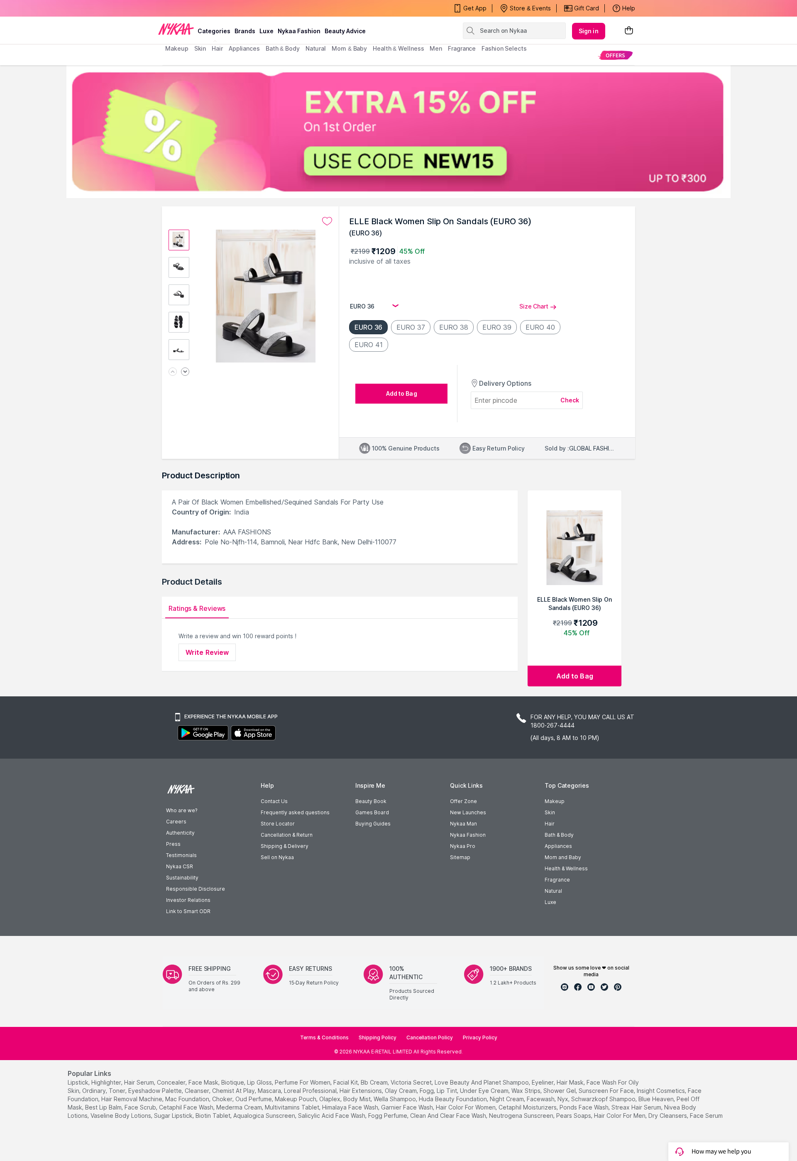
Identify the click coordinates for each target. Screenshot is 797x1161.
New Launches (468, 812)
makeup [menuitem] (176, 48)
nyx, (563, 1098)
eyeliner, (543, 1082)
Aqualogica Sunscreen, (264, 1115)
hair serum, (139, 1082)
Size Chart (533, 306)
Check (569, 400)
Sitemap (460, 857)
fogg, (427, 1090)
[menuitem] (615, 55)
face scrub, (141, 1107)
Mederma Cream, (239, 1107)
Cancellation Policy (429, 1037)
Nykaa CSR (179, 866)
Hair (550, 824)
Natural (553, 891)
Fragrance (557, 880)
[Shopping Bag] (629, 31)
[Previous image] (173, 372)
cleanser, (197, 1090)
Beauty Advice (345, 30)
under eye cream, (485, 1090)
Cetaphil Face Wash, (187, 1107)
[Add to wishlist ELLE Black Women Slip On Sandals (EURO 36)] (327, 221)
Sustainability (182, 877)
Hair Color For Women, (466, 1107)
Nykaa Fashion (299, 30)
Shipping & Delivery (284, 846)
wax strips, (526, 1090)
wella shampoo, (395, 1098)
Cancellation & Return (287, 835)
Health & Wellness (566, 868)
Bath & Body (559, 835)
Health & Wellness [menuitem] (398, 48)
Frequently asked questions (295, 812)
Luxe (550, 902)
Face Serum (706, 1115)
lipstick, (79, 1082)
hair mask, (571, 1082)
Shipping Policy (377, 1037)
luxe (266, 30)
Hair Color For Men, (620, 1115)
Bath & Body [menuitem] (283, 48)
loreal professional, (311, 1090)
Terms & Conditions (324, 1037)
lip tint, (447, 1090)
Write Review (207, 652)
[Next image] (185, 372)
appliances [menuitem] (244, 48)
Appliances (558, 846)
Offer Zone (463, 801)
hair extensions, (361, 1090)
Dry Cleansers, (668, 1115)
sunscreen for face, (607, 1090)
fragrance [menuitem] (462, 48)
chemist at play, (234, 1090)
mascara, (270, 1090)
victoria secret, (412, 1082)
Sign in (589, 30)
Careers (176, 821)
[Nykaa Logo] (176, 28)
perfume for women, (303, 1082)
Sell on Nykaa (277, 857)
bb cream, (375, 1082)
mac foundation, (187, 1098)
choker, (223, 1098)
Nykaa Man (463, 824)
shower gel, (560, 1090)
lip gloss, (260, 1082)
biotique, (233, 1082)
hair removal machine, (132, 1098)
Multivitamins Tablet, (292, 1107)
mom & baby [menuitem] (349, 48)
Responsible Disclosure (195, 889)
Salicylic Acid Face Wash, (332, 1115)
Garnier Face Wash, (407, 1107)
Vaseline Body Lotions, (121, 1115)
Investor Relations (188, 900)
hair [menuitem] (217, 48)
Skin (550, 812)
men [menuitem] (436, 48)
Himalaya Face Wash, (350, 1107)
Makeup (555, 801)
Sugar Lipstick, (174, 1115)
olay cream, (401, 1090)
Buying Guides (373, 824)
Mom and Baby (563, 857)
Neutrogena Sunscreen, (522, 1115)
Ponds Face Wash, (585, 1107)
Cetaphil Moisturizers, (528, 1107)
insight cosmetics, (661, 1090)
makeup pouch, (296, 1098)
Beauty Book (370, 801)
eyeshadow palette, (155, 1090)
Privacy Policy (480, 1037)
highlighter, (106, 1082)
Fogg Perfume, (388, 1115)
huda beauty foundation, (453, 1098)
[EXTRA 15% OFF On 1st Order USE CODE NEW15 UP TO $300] (398, 131)
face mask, (204, 1082)
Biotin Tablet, (214, 1115)
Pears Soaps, (574, 1115)
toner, (118, 1090)
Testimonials (181, 855)
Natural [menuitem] (316, 48)
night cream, (507, 1098)
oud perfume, (254, 1098)
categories (214, 30)
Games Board (372, 812)
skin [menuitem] (200, 48)
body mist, (357, 1098)
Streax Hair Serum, (637, 1107)
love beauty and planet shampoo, (482, 1082)
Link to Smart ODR (188, 911)
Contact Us (274, 801)
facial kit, (346, 1082)
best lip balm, (104, 1107)
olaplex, (330, 1098)
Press (173, 844)
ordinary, (94, 1090)
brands (245, 30)
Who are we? (181, 810)
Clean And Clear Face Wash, (448, 1115)
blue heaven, (656, 1098)
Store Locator (278, 824)
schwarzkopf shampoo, (604, 1098)
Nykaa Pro (462, 846)
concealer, (172, 1082)
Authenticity (180, 833)
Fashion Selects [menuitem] (504, 48)
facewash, (541, 1098)
